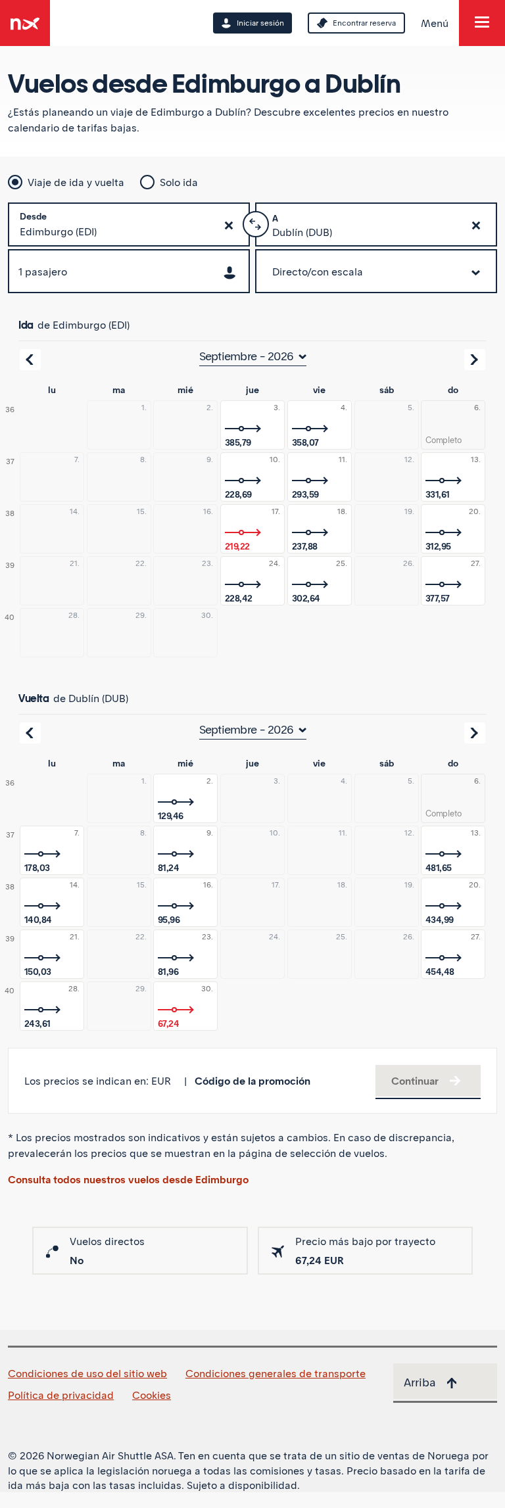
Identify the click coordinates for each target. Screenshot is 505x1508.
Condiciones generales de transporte (275, 1373)
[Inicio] (25, 18)
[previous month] (30, 359)
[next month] (474, 359)
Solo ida (179, 182)
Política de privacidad (61, 1395)
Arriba (420, 1382)
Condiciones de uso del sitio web (87, 1373)
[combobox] (129, 234)
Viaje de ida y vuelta (76, 182)
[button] (229, 225)
